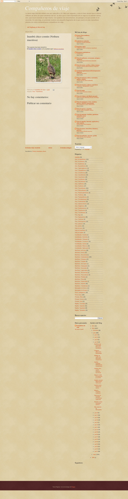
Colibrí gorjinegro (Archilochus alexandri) (86, 60)
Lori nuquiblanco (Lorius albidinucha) (85, 104)
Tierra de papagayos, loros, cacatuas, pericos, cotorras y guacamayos (87, 102)
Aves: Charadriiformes (80, 170)
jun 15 (96, 420)
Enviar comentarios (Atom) (39, 151)
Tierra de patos (81, 90)
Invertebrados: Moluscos (81, 246)
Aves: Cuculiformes (80, 179)
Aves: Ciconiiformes (80, 172)
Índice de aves (78, 228)
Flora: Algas (78, 215)
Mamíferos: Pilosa (79, 279)
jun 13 (96, 424)
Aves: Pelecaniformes (80, 190)
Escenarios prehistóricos (83, 52)
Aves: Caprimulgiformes (81, 168)
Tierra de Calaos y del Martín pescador (87, 96)
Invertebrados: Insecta (80, 243)
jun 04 (96, 444)
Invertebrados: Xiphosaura (81, 248)
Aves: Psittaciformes (80, 201)
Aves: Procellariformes (80, 199)
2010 (93, 328)
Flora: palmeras (79, 223)
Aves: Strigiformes (79, 206)
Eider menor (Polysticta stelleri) (84, 91)
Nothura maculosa (59, 49)
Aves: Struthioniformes (80, 208)
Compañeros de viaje (47, 8)
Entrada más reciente (32, 148)
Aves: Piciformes (79, 195)
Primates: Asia (78, 301)
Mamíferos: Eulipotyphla (81, 266)
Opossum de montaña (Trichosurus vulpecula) (98, 397)
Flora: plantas (78, 226)
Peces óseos (78, 294)
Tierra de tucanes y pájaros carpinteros (87, 85)
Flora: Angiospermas (80, 217)
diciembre (95, 330)
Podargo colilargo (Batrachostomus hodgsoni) (87, 66)
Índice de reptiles (79, 232)
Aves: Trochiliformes (80, 212)
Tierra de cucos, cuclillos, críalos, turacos (88, 65)
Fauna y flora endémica (83, 35)
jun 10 (96, 429)
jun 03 (96, 446)
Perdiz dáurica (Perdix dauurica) (84, 131)
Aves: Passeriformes (80, 188)
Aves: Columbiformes (80, 175)
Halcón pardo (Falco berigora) (84, 124)
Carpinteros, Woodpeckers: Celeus (85, 86)
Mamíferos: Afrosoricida (81, 254)
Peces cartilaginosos (80, 292)
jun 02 (96, 449)
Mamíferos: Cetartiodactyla (82, 257)
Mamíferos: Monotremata (81, 272)
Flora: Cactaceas (79, 219)
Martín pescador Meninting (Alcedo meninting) (88, 97)
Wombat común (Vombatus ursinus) (98, 403)
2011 (93, 326)
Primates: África (79, 297)
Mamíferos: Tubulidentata (81, 286)
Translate (87, 149)
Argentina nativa (81, 46)
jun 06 (96, 439)
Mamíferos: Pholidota (80, 277)
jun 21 (96, 337)
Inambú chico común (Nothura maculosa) (97, 370)
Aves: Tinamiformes (37, 91)
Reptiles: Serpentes (80, 306)
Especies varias (80, 117)
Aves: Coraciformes (80, 177)
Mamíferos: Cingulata (80, 261)
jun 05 (96, 441)
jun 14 (96, 422)
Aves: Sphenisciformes (81, 203)
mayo (94, 454)
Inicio (50, 148)
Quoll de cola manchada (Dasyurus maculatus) (97, 346)
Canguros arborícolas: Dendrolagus (98, 352)
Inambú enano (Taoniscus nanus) (97, 387)
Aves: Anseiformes (79, 161)
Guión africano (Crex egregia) (84, 137)
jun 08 (96, 434)
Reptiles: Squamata (80, 308)
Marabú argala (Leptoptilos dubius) (85, 110)
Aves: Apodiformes (79, 163)
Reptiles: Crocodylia (80, 303)
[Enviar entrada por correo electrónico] (53, 89)
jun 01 (96, 451)
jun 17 (96, 415)
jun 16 (96, 417)
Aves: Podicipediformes (81, 197)
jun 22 (96, 334)
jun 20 (96, 339)
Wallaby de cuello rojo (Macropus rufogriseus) (98, 357)
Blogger (73, 487)
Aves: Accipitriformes (80, 159)
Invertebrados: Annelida (81, 234)
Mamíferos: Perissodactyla (81, 274)
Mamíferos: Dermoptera (81, 263)
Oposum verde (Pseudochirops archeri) (98, 376)
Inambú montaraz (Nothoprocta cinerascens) (98, 364)
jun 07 (96, 437)
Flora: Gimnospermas (80, 221)
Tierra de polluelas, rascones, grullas (87, 135)
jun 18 (96, 412)
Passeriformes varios (82, 73)
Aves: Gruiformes (79, 186)
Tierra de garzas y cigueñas (84, 109)
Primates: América (79, 299)
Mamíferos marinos (80, 252)
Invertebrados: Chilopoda (81, 239)
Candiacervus (80, 53)
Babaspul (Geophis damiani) (83, 42)
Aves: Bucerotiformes (80, 166)
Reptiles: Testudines (80, 310)
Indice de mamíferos (80, 230)
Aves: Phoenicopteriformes (82, 192)
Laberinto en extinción (83, 41)
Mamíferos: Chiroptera (80, 259)
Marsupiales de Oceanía (81, 290)
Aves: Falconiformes (80, 181)
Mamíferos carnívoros (80, 250)
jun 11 (96, 427)
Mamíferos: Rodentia (80, 283)
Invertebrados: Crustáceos (81, 241)
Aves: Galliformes (79, 183)
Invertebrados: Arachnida (81, 237)
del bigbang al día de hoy (36, 27)
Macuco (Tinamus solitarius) (97, 392)
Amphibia (77, 157)
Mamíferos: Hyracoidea (81, 268)
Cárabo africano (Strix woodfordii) (85, 80)
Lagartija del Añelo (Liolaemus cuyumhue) (87, 48)
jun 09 (96, 432)
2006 (93, 457)
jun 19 (96, 342)
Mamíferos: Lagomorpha (81, 270)
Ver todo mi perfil (79, 329)
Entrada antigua (65, 148)
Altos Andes (79, 36)
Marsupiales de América (81, 288)
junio (94, 332)
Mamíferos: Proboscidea (81, 281)
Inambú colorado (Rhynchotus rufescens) (98, 381)
